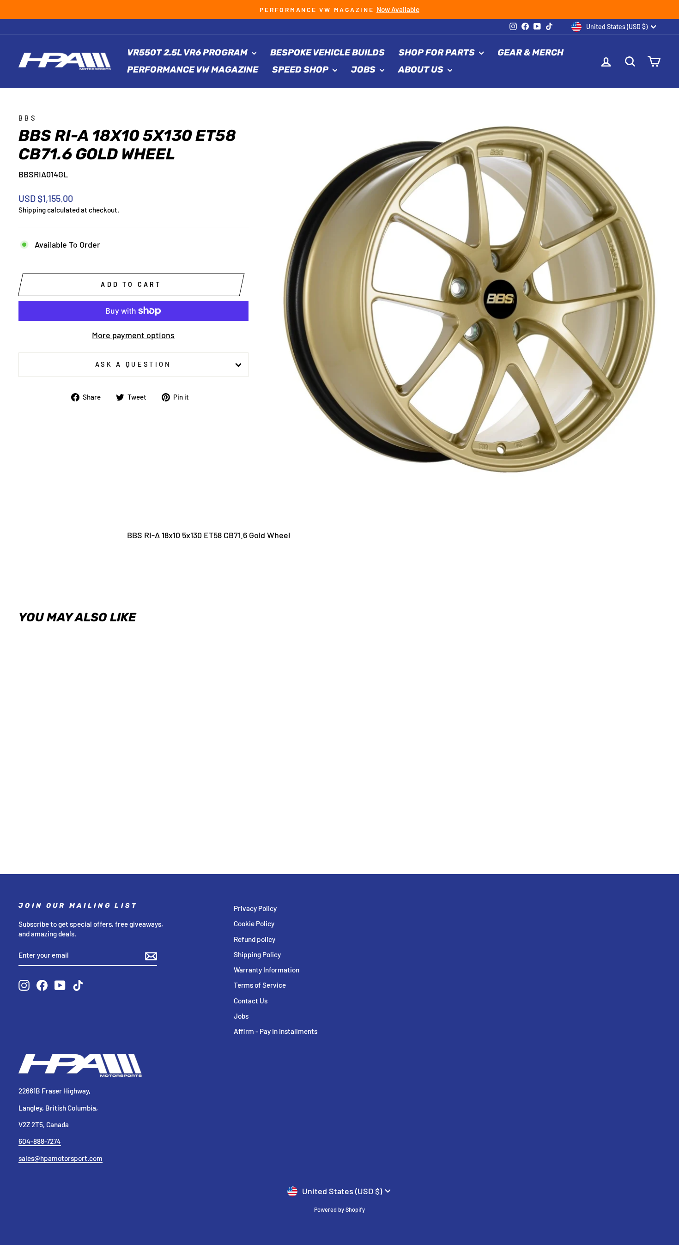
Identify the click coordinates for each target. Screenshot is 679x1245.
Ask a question (133, 364)
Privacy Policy (255, 908)
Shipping (32, 210)
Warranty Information (266, 970)
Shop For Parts (438, 52)
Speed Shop (301, 69)
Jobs (364, 69)
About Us (421, 69)
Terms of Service (260, 985)
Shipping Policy (257, 954)
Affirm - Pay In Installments (275, 1031)
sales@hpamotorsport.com (60, 1158)
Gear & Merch (530, 52)
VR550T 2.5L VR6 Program (188, 52)
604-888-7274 (39, 1141)
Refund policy (254, 939)
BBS (27, 118)
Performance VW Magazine (192, 69)
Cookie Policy (254, 923)
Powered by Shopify (339, 1209)
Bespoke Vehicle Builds (327, 52)
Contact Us (250, 1000)
